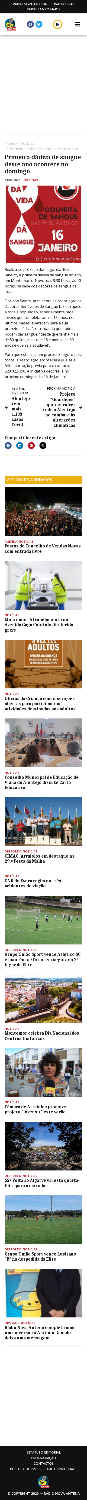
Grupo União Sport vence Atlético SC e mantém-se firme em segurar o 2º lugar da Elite (43, 959)
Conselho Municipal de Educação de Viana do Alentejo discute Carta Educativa (42, 782)
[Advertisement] (43, 85)
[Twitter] (38, 24)
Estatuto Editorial (43, 1452)
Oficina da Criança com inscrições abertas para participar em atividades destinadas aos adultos (40, 704)
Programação (43, 1458)
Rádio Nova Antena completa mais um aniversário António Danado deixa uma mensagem (40, 1333)
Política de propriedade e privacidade (43, 1469)
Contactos (44, 1463)
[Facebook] (30, 24)
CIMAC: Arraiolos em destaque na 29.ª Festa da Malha (39, 859)
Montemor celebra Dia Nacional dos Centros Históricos (42, 1036)
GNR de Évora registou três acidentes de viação (33, 883)
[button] (57, 24)
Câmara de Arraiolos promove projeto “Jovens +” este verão (35, 1109)
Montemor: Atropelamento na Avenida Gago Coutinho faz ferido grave (39, 625)
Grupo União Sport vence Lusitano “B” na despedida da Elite (40, 1257)
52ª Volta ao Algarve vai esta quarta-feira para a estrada (42, 1183)
